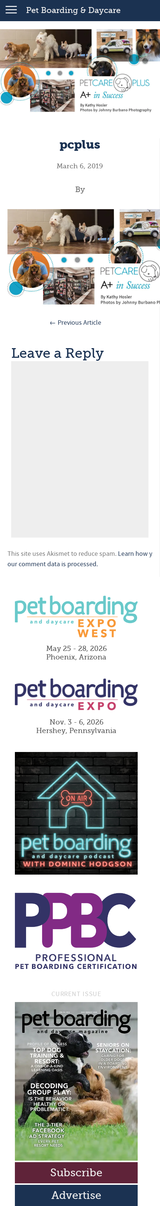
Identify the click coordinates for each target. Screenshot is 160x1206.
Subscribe (76, 1173)
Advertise (76, 1195)
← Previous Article (75, 322)
